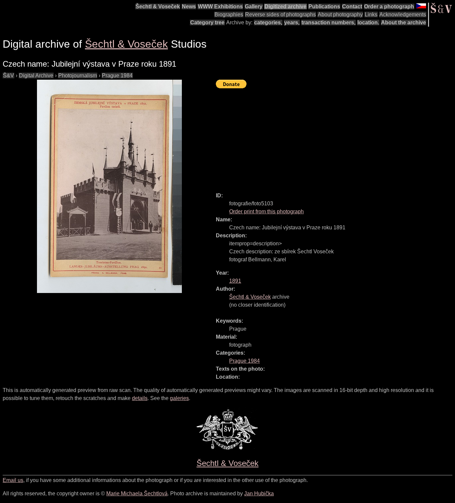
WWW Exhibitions (220, 6)
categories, (268, 22)
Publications (324, 6)
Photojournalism (77, 75)
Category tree (207, 22)
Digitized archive (285, 6)
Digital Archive (36, 75)
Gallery (253, 6)
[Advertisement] (335, 137)
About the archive (403, 22)
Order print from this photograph (266, 211)
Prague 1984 (117, 75)
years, (291, 22)
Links (371, 14)
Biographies (229, 14)
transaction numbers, (328, 22)
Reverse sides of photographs (280, 14)
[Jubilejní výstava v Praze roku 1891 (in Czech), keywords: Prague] (109, 186)
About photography (340, 14)
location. (368, 22)
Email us (13, 480)
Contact (352, 6)
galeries (179, 398)
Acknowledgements (402, 14)
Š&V (8, 75)
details (140, 398)
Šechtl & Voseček (158, 6)
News (189, 6)
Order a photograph (389, 6)
